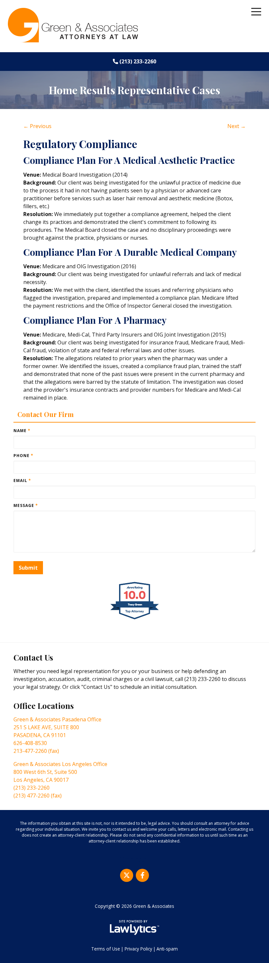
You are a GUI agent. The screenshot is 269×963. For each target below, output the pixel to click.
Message (25, 505)
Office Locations (43, 705)
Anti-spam (167, 949)
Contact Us (33, 657)
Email (22, 480)
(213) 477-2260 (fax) (37, 795)
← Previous (37, 126)
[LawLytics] (134, 927)
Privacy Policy (138, 949)
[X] (126, 875)
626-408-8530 (30, 743)
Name (22, 430)
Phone (23, 455)
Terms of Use (105, 949)
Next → (236, 126)
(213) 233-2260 (137, 61)
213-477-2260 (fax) (36, 751)
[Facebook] (142, 875)
